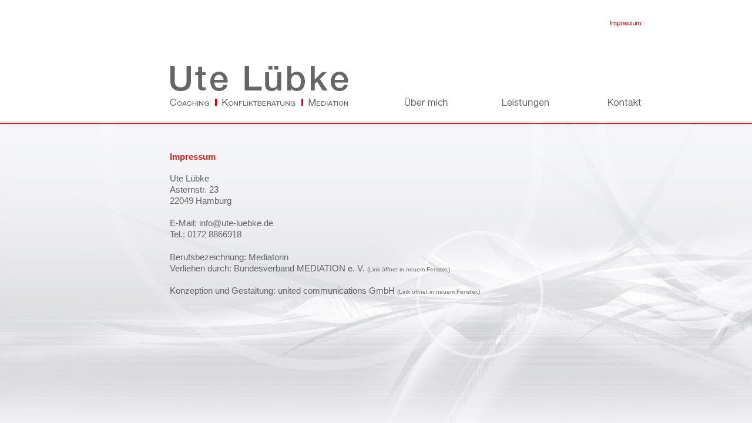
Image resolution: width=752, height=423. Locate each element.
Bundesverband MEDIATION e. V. (299, 268)
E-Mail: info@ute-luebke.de (221, 223)
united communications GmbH (336, 291)
